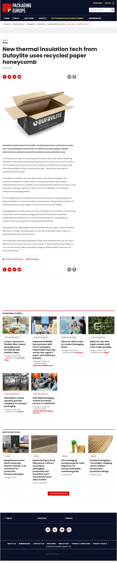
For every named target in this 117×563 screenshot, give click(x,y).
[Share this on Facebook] (5, 77)
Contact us (38, 543)
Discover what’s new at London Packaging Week (72, 344)
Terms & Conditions (81, 543)
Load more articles (58, 493)
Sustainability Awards (56, 24)
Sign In (108, 3)
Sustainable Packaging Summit (43, 412)
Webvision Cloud (64, 554)
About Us (7, 24)
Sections (42, 518)
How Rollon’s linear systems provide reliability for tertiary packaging (15, 402)
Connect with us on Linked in (55, 529)
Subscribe (97, 3)
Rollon (21, 411)
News (5, 42)
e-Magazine (31, 24)
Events (69, 518)
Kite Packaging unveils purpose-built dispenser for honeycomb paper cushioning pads (72, 466)
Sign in (43, 72)
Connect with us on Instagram (69, 529)
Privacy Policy (100, 543)
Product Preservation (14, 259)
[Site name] (17, 12)
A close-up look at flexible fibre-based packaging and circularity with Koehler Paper (14, 347)
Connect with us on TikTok (58, 535)
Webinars (41, 24)
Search (112, 10)
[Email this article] (19, 77)
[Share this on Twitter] (9, 77)
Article (7, 456)
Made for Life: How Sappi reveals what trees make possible (101, 344)
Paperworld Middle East (43, 365)
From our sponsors (12, 337)
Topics (8, 518)
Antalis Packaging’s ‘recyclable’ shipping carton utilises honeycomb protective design (101, 466)
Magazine (51, 543)
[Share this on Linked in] (14, 77)
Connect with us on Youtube (62, 529)
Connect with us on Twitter (47, 529)
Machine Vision (83, 24)
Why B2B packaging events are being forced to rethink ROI (44, 401)
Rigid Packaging (32, 259)
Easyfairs (79, 352)
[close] (55, 75)
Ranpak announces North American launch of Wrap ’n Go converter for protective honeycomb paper (15, 467)
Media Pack (64, 543)
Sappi (106, 352)
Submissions (18, 24)
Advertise (71, 24)
